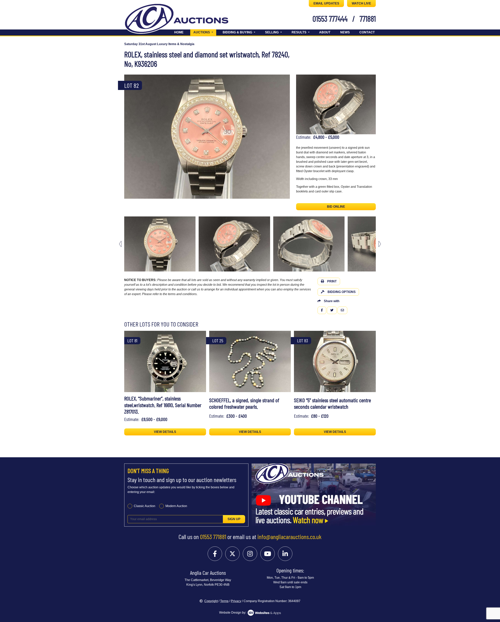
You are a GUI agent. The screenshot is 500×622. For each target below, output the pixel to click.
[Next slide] (284, 137)
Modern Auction (176, 506)
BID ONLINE (336, 206)
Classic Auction (144, 506)
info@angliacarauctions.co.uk (289, 536)
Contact (367, 32)
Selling (272, 32)
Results (299, 32)
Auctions (204, 32)
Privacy (236, 601)
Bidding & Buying (238, 32)
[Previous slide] (129, 137)
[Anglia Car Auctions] (183, 19)
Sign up (234, 519)
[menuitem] (160, 243)
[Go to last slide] (120, 244)
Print (332, 281)
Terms (224, 601)
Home (179, 32)
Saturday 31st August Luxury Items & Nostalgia (159, 44)
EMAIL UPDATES (326, 3)
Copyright (211, 601)
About (324, 32)
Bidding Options (342, 292)
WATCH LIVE (361, 3)
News (345, 32)
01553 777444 (330, 18)
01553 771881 (213, 536)
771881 (368, 18)
